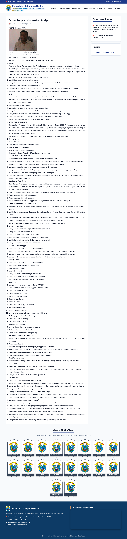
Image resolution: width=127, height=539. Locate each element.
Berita (110, 8)
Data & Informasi (89, 8)
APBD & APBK (101, 8)
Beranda (53, 8)
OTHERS (117, 8)
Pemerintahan (76, 8)
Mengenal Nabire (64, 8)
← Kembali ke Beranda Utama (103, 52)
